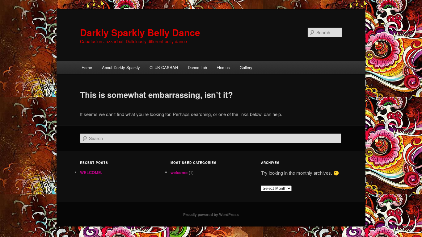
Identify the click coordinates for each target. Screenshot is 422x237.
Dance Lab (197, 67)
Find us (223, 67)
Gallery (246, 67)
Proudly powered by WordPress (211, 214)
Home (87, 67)
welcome (179, 172)
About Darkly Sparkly (121, 67)
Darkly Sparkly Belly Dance (140, 32)
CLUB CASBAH (164, 67)
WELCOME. (91, 172)
